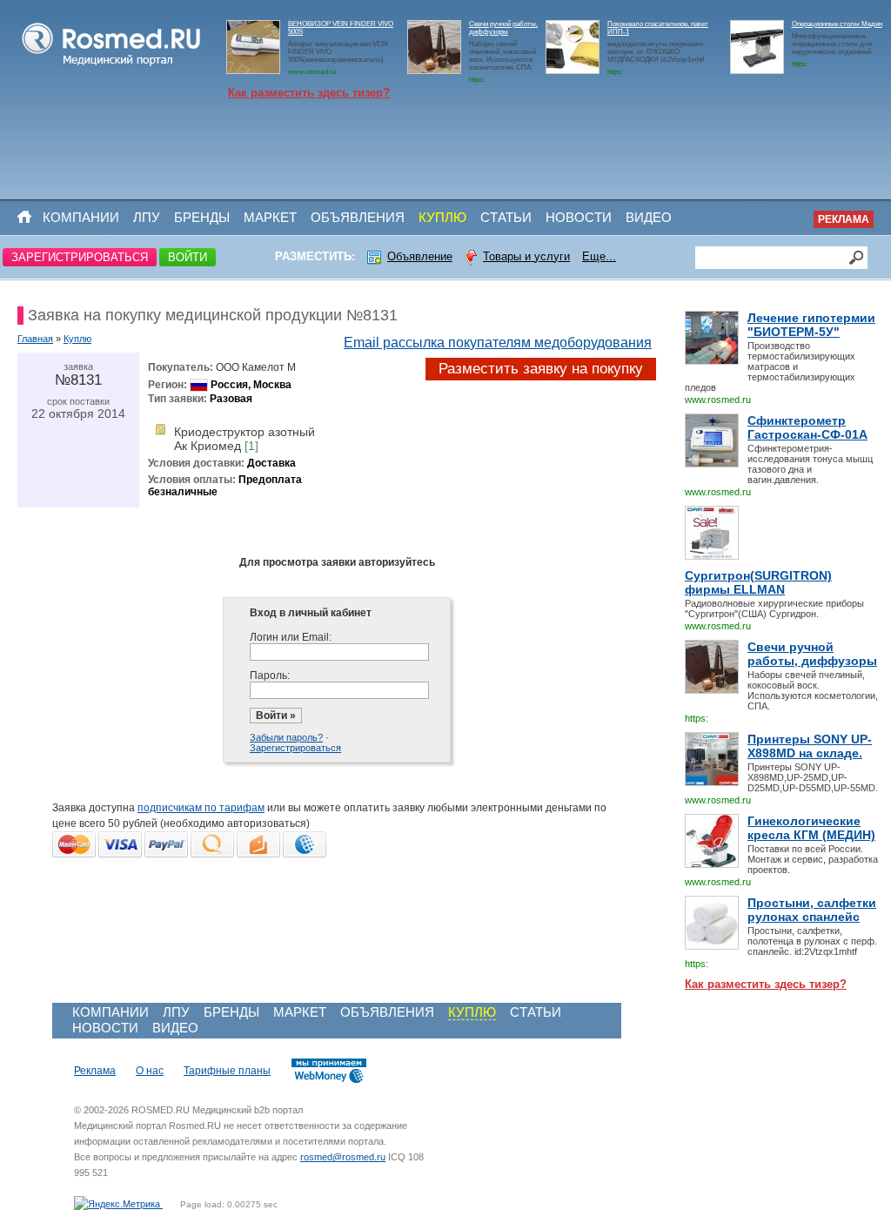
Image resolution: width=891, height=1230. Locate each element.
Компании (81, 217)
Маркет (270, 217)
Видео (649, 217)
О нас (150, 1071)
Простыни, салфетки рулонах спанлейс (811, 910)
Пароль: (270, 675)
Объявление (419, 256)
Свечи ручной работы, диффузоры (503, 28)
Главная (35, 338)
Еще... (599, 256)
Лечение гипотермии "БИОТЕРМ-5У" (811, 325)
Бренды (202, 217)
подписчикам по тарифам (201, 808)
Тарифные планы (227, 1071)
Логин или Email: (291, 637)
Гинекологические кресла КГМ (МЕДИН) (811, 828)
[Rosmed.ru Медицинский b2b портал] (111, 66)
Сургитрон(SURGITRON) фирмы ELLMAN (758, 582)
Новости (579, 217)
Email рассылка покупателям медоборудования (498, 342)
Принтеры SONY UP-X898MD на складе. (809, 746)
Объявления (358, 217)
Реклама (843, 219)
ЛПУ (146, 217)
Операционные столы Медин (837, 24)
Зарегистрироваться (79, 257)
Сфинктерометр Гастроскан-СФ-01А (807, 427)
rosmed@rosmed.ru (342, 1157)
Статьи (506, 217)
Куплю (442, 217)
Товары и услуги (526, 256)
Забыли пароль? (286, 737)
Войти (187, 257)
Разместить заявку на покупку (541, 368)
